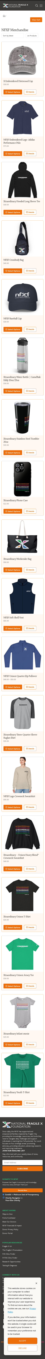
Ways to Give (7, 1214)
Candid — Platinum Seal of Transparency (22, 1194)
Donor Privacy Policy (10, 1229)
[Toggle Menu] (41, 6)
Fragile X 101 (7, 1246)
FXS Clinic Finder (8, 1254)
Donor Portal (7, 1233)
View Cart (36, 19)
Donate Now (22, 1190)
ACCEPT (22, 1341)
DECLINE (22, 1348)
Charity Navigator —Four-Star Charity (14, 1199)
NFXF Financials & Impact (12, 1225)
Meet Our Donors (9, 1221)
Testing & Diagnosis (9, 1265)
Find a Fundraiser (9, 1217)
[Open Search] (36, 5)
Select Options (13, 92)
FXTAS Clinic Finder (9, 1257)
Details (31, 92)
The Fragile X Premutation (12, 1250)
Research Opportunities (11, 1261)
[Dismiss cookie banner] (36, 1283)
